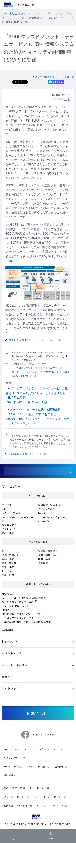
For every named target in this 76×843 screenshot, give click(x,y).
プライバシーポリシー (15, 796)
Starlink (6, 609)
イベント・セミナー (14, 653)
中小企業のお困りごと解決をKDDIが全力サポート (29, 622)
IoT (3, 509)
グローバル (44, 521)
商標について (57, 805)
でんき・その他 (46, 509)
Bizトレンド (10, 641)
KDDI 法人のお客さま (14, 13)
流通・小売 (8, 567)
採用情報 (8, 775)
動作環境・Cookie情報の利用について (23, 805)
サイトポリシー (37, 788)
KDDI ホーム (10, 749)
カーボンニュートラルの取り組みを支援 (24, 597)
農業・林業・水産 (48, 555)
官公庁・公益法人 (48, 551)
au (25, 749)
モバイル (7, 505)
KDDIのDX (7, 593)
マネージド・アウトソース (52, 517)
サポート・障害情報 (14, 665)
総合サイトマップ (13, 788)
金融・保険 (8, 559)
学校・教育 (8, 575)
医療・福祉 (44, 559)
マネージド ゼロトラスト (15, 605)
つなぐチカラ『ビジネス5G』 (18, 601)
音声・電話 (8, 532)
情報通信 (43, 563)
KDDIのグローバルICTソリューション (22, 613)
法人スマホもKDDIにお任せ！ (18, 617)
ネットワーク (9, 528)
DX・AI (42, 513)
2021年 (36, 13)
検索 (51, 838)
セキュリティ (9, 524)
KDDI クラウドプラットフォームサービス (34, 340)
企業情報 (59, 766)
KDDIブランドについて (47, 749)
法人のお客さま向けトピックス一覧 (54, 76)
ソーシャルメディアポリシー (48, 796)
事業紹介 (7, 677)
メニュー (13, 838)
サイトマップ (10, 688)
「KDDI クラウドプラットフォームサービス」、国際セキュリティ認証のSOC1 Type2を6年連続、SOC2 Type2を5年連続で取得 (41, 371)
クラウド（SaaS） (12, 513)
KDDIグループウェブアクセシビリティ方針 (25, 766)
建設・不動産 (9, 563)
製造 (4, 551)
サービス (9, 486)
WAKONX (8, 630)
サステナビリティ (12, 757)
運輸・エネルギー (11, 555)
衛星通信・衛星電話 (49, 505)
